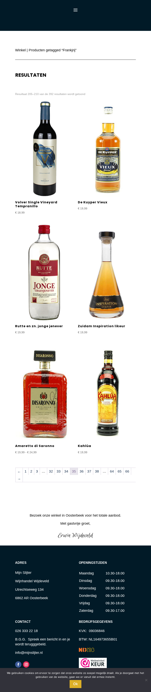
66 (127, 471)
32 (51, 471)
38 (97, 471)
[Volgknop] (18, 664)
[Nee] (146, 680)
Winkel (20, 50)
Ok (75, 684)
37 (89, 471)
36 (82, 471)
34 (66, 471)
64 (112, 471)
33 (59, 471)
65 (120, 471)
